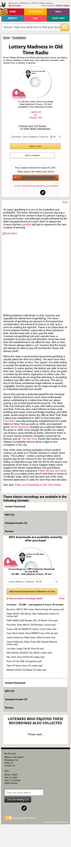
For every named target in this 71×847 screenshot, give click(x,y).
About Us (8, 763)
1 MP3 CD (35, 112)
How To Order (11, 777)
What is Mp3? (11, 775)
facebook (28, 192)
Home (12, 11)
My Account (15, 5)
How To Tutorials (12, 780)
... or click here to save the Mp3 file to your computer (35, 186)
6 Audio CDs (35, 117)
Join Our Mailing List (17, 799)
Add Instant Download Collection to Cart (32, 591)
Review (9, 531)
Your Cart (58, 18)
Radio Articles (11, 783)
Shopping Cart (11, 760)
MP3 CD (9, 514)
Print (65, 202)
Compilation (19, 37)
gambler (27, 224)
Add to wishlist (32, 155)
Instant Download (15, 506)
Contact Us (9, 766)
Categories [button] (35, 11)
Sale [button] (58, 11)
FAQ (35, 18)
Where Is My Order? (14, 757)
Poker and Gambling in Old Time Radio (38, 484)
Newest (12, 18)
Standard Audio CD (16, 523)
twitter (35, 192)
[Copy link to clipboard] (42, 192)
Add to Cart (35, 146)
